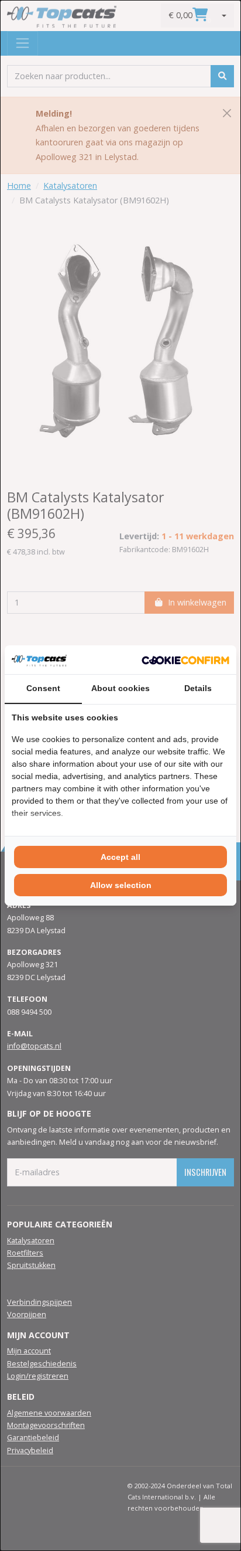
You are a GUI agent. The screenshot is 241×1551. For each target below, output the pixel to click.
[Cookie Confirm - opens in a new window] (185, 659)
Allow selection (121, 885)
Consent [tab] (43, 688)
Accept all (120, 857)
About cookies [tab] (120, 688)
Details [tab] (198, 688)
